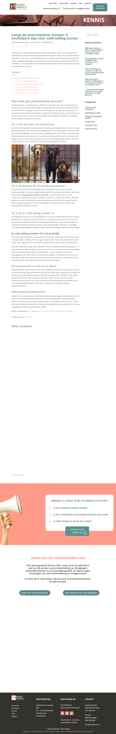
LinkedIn (27, 317)
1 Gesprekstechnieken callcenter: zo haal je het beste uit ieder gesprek (94, 92)
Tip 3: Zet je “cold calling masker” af (27, 87)
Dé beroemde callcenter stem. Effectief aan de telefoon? (41, 453)
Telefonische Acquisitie (34, 409)
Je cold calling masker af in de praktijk (28, 90)
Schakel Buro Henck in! (77, 531)
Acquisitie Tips (47, 42)
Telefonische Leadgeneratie (76, 9)
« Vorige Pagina (17, 475)
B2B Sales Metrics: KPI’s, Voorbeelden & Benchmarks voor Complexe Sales (94, 51)
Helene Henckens (22, 42)
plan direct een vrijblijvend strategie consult (54, 311)
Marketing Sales (31, 338)
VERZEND (24, 675)
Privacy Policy (48, 731)
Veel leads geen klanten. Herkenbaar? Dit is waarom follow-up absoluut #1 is (94, 82)
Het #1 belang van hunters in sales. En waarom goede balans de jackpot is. (94, 72)
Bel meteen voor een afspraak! (81, 592)
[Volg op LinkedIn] (67, 713)
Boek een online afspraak (35, 592)
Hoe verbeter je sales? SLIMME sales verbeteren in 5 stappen (94, 61)
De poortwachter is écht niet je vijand (28, 93)
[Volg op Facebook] (62, 713)
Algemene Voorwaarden (32, 731)
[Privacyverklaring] (53, 731)
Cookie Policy (60, 731)
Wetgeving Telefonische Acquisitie (80, 731)
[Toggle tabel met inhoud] (13, 75)
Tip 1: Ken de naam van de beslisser (27, 81)
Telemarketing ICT (51, 9)
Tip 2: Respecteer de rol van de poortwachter (30, 84)
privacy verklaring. (45, 669)
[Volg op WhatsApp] (71, 713)
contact (30, 311)
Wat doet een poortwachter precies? (27, 78)
